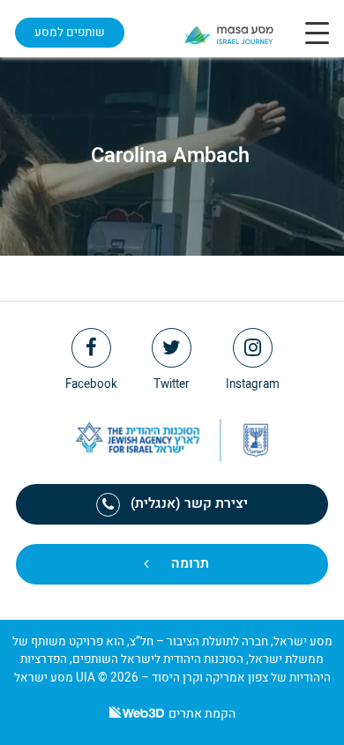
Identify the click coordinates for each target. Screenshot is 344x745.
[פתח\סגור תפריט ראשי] (317, 32)
